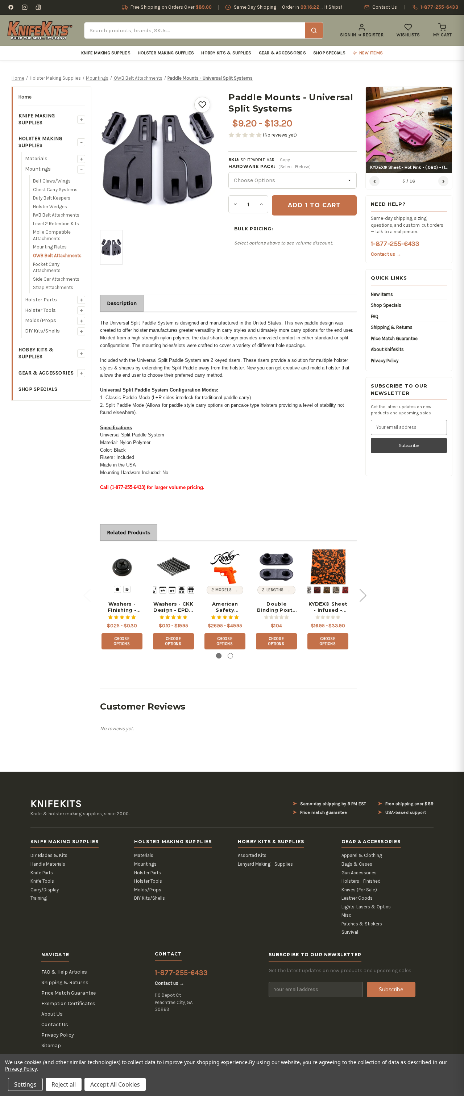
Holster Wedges (50, 206)
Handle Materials (47, 864)
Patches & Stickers (361, 923)
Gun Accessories (359, 872)
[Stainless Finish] (126, 589)
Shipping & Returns (392, 327)
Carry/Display (44, 889)
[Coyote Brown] (326, 590)
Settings (25, 1084)
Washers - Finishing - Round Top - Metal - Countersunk (122, 607)
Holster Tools (40, 310)
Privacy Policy (384, 360)
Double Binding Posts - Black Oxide (276, 607)
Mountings (38, 169)
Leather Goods (357, 898)
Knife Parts (41, 872)
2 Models (221, 589)
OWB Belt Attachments (57, 255)
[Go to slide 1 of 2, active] (218, 655)
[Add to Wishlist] (202, 105)
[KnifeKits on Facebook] (11, 7)
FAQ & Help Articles (64, 972)
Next (363, 595)
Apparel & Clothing (361, 855)
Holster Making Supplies (166, 52)
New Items (382, 294)
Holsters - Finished (361, 881)
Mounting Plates (50, 247)
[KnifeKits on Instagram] (25, 7)
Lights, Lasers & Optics (366, 906)
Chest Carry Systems (55, 189)
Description (122, 303)
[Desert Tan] (336, 590)
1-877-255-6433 (395, 244)
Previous (86, 595)
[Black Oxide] (117, 589)
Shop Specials (329, 52)
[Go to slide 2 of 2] (230, 655)
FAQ (374, 316)
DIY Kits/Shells (42, 331)
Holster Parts (41, 300)
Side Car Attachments (56, 279)
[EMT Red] (345, 590)
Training (38, 898)
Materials (36, 158)
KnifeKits (56, 804)
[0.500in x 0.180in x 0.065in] (153, 590)
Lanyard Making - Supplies (265, 864)
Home (25, 97)
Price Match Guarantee (394, 338)
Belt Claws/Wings (52, 181)
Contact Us (54, 1024)
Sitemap (51, 1045)
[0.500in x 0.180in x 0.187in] (172, 590)
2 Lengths (273, 589)
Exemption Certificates (68, 1003)
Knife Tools (42, 881)
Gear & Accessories (282, 52)
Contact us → (386, 254)
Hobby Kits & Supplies (226, 52)
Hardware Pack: (269, 166)
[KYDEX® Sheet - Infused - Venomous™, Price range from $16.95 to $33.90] (327, 567)
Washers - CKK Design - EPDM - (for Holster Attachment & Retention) (173, 607)
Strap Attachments (53, 287)
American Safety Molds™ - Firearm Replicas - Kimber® (225, 607)
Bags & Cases (356, 864)
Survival (349, 932)
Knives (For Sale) (359, 889)
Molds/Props (40, 320)
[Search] (314, 30)
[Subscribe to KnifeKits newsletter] (38, 7)
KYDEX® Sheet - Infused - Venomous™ (327, 607)
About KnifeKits (387, 349)
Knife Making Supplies (105, 52)
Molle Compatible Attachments (52, 235)
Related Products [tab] (128, 532)
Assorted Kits (252, 855)
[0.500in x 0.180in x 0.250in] (181, 590)
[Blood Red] (317, 590)
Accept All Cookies (115, 1084)
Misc (346, 915)
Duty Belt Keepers (51, 198)
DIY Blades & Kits (48, 855)
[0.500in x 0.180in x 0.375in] (191, 590)
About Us (52, 1014)
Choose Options (122, 641)
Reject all (63, 1084)
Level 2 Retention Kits (56, 223)
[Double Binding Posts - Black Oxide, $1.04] (276, 567)
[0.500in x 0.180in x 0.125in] (162, 590)
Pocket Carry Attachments (47, 267)
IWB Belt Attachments (56, 215)
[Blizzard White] (307, 590)
